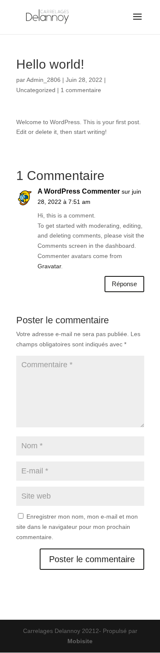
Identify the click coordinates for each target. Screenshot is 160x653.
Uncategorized (35, 90)
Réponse (124, 283)
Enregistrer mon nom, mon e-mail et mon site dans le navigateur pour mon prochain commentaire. (77, 526)
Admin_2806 (43, 79)
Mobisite (80, 641)
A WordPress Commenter (79, 191)
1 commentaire (81, 90)
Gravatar (49, 266)
